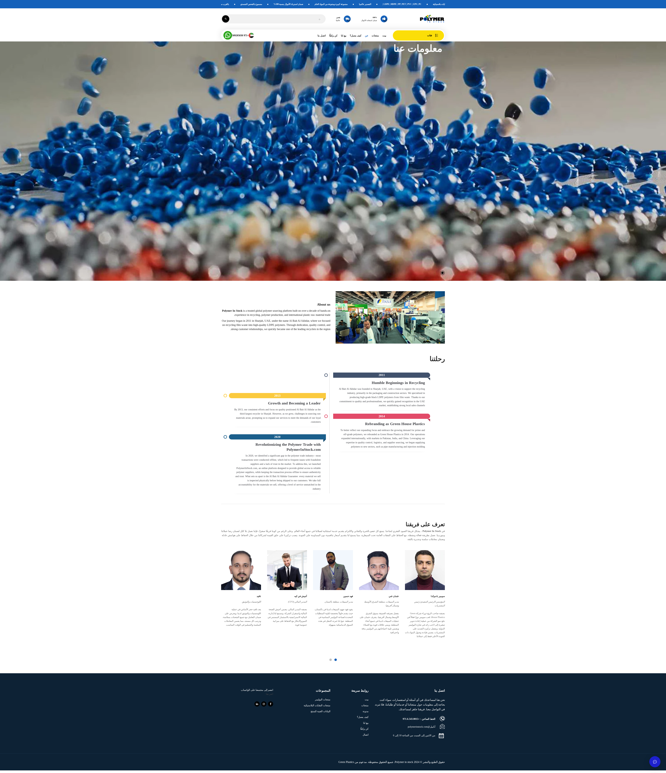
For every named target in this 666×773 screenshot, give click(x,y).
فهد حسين (348, 596)
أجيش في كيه (300, 596)
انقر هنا (269, 694)
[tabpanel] (425, 595)
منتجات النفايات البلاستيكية (317, 705)
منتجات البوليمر (322, 699)
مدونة (366, 711)
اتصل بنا (322, 35)
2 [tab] (330, 660)
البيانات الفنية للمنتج (320, 711)
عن (366, 35)
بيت (384, 35)
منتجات (365, 705)
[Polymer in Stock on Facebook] (270, 704)
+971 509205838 (240, 35)
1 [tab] (335, 660)
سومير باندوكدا (438, 596)
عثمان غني (394, 596)
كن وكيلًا (333, 35)
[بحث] (225, 19)
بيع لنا (343, 35)
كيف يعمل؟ (355, 35)
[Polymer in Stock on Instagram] (263, 704)
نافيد (259, 596)
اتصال (366, 734)
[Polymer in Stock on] (257, 704)
